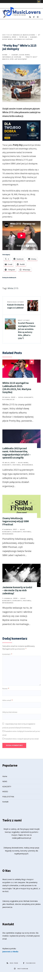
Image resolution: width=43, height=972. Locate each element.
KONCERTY (6, 786)
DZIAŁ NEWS (7, 39)
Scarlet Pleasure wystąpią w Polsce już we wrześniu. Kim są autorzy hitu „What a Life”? (26, 329)
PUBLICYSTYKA (8, 796)
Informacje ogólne (23, 39)
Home (4, 55)
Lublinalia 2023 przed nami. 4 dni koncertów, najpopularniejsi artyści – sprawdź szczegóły (16, 453)
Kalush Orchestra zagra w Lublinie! (15, 305)
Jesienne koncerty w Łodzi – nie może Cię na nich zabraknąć (17, 590)
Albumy (33, 37)
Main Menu (8, 11)
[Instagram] (38, 17)
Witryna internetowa (9, 712)
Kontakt (5, 802)
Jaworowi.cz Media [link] (10, 951)
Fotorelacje (8, 399)
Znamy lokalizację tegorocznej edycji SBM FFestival (15, 521)
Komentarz (7, 654)
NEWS (4, 781)
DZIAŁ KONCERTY (26, 397)
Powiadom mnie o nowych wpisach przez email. (21, 739)
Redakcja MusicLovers (24, 35)
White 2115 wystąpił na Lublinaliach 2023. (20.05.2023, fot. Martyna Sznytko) (16, 387)
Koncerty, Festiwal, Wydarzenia (17, 465)
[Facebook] (34, 17)
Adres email (7, 700)
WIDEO (5, 791)
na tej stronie (30, 933)
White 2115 (13, 288)
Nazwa (5, 688)
